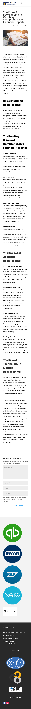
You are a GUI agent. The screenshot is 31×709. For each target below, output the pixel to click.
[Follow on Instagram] (7, 703)
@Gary (7, 25)
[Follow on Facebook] (4, 703)
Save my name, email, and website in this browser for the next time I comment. (15, 499)
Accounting (21, 25)
